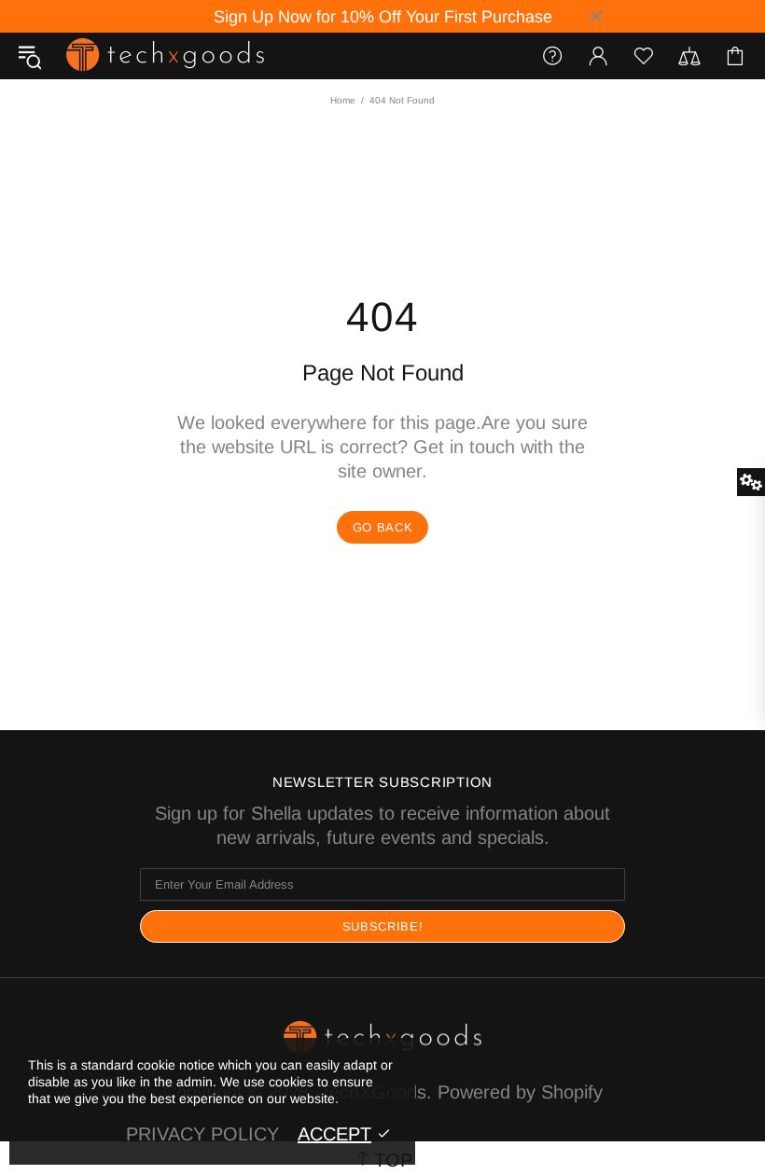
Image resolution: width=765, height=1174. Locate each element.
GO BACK (383, 527)
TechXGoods (165, 55)
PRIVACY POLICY (202, 1134)
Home (342, 100)
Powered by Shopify (520, 1092)
